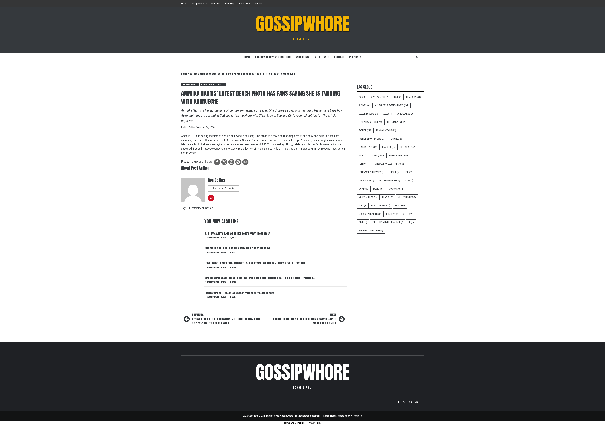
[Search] (417, 57)
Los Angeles (366, 180)
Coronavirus (405, 113)
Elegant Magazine (338, 415)
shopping (392, 214)
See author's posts (223, 188)
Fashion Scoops (386, 130)
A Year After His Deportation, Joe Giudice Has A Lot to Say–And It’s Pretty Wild (226, 319)
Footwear (407, 147)
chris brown (207, 84)
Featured (396, 139)
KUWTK (395, 172)
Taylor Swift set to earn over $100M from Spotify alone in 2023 (239, 293)
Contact (258, 3)
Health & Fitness (398, 155)
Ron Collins (190, 127)
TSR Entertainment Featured (387, 222)
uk (411, 222)
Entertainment (196, 208)
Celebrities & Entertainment (392, 105)
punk (362, 205)
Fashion (365, 130)
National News (368, 197)
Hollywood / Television (372, 172)
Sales (400, 205)
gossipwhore (302, 23)
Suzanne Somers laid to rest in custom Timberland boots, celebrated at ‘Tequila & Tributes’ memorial (260, 278)
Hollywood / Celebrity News (389, 164)
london (410, 172)
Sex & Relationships (370, 214)
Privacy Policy (314, 422)
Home (184, 3)
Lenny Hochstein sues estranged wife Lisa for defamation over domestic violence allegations (254, 263)
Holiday (364, 164)
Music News (396, 189)
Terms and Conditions (294, 422)
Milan (409, 180)
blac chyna (413, 97)
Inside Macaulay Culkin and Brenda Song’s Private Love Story (237, 233)
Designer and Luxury (371, 122)
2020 (362, 97)
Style (408, 214)
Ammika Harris (190, 84)
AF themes (356, 415)
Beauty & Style (379, 97)
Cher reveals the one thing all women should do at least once (237, 248)
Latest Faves (243, 3)
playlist (387, 197)
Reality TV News (380, 205)
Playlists (355, 57)
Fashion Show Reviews (372, 139)
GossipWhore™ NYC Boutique (205, 3)
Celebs (387, 113)
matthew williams (389, 180)
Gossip (221, 84)
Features (388, 147)
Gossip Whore (213, 237)
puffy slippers (407, 197)
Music (378, 189)
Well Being (228, 3)
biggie (397, 97)
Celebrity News (368, 113)
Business (365, 105)
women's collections (371, 230)
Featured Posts (368, 147)
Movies (364, 189)
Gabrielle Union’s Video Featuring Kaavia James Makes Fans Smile (304, 319)
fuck (362, 155)
